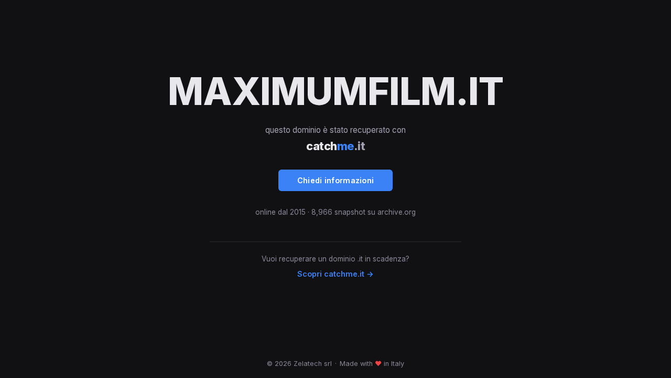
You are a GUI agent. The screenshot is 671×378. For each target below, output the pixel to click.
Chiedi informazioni (335, 180)
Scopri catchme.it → (335, 273)
